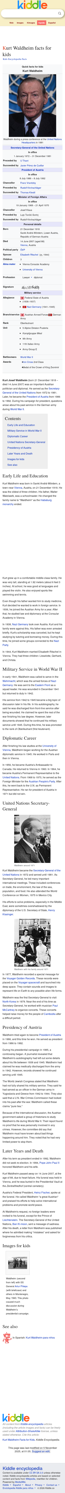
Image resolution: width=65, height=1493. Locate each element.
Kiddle (6, 1484)
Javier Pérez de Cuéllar (32, 165)
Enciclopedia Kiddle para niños (18, 1488)
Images (20, 22)
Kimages (31, 22)
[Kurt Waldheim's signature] (30, 287)
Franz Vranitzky (28, 182)
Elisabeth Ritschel (29, 254)
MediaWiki (20, 1481)
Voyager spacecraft (29, 982)
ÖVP (22, 249)
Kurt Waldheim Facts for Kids (19, 1439)
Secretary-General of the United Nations (32, 147)
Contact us (51, 1484)
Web (11, 22)
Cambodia (50, 1014)
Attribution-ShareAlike (28, 1431)
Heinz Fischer (42, 1192)
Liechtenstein (10, 1220)
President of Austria (33, 169)
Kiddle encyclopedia (32, 1424)
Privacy (38, 1484)
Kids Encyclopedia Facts (15, 58)
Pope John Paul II (49, 1162)
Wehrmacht (9, 681)
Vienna (23, 245)
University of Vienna (33, 269)
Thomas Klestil (27, 192)
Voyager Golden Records (21, 978)
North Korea (9, 1001)
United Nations (11, 777)
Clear (53, 13)
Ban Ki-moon (19, 1224)
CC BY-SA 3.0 (36, 1472)
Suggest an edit (41, 1451)
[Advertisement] (32, 35)
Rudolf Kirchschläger (30, 187)
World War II (26, 357)
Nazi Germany (34, 306)
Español (52, 22)
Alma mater (9, 264)
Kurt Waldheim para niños (40, 1337)
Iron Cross (28, 361)
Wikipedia (30, 1478)
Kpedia (41, 22)
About (28, 1484)
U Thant (24, 160)
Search (59, 13)
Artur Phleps (21, 1286)
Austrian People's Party (42, 781)
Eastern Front (42, 685)
